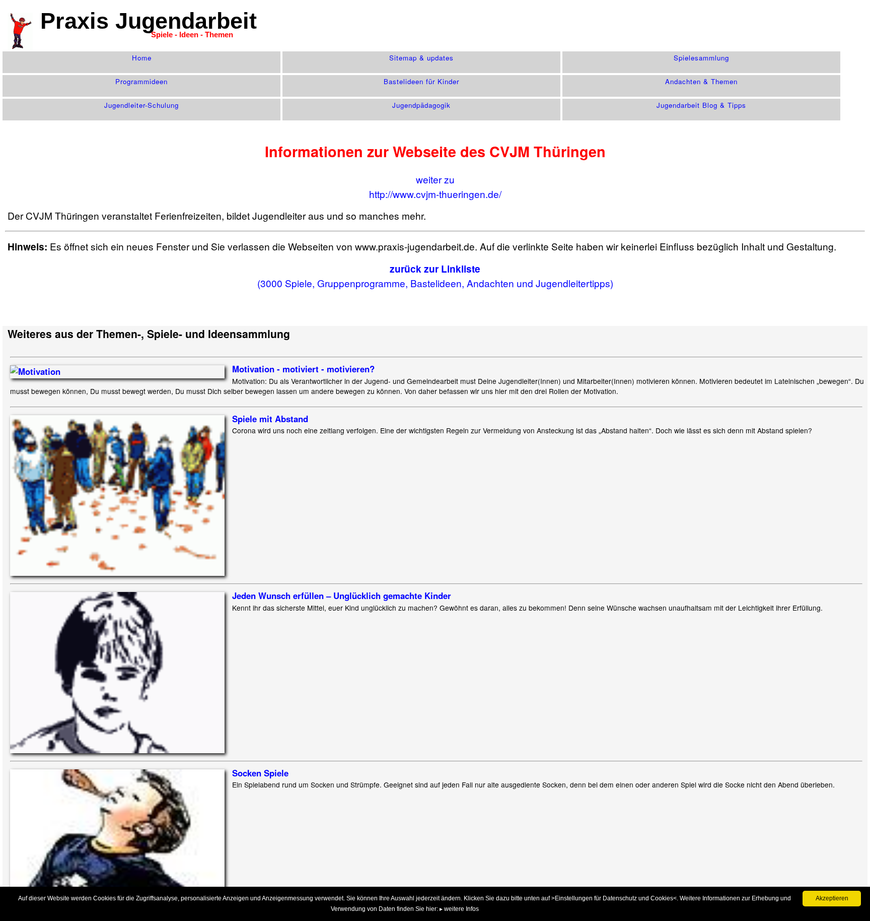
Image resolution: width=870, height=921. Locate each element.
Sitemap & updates (421, 57)
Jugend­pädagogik (421, 105)
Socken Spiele (260, 773)
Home (142, 57)
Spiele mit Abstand (270, 419)
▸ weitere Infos (459, 908)
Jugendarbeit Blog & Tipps (701, 105)
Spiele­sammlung (701, 57)
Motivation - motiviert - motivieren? (303, 369)
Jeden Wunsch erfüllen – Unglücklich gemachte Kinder (341, 595)
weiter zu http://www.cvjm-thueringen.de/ (435, 186)
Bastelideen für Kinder (421, 81)
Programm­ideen (141, 81)
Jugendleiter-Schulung (141, 105)
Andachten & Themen (701, 81)
